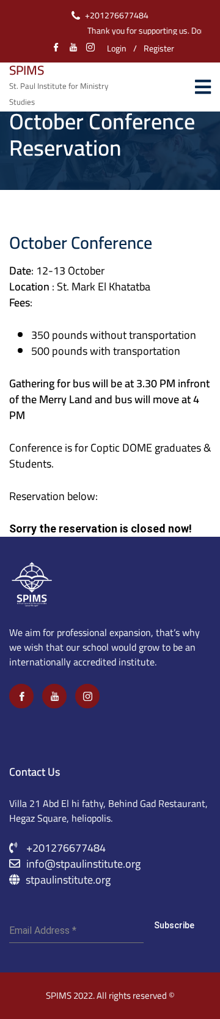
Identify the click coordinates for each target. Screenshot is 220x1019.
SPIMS (26, 70)
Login (117, 48)
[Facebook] (21, 696)
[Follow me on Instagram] (90, 48)
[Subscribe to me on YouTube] (73, 48)
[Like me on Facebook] (56, 48)
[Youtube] (54, 696)
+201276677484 (116, 15)
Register (159, 48)
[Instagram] (87, 696)
